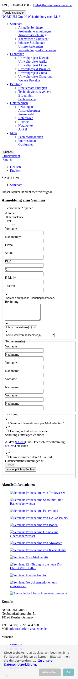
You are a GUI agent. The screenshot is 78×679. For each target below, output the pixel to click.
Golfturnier (25, 144)
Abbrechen (50, 672)
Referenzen (25, 118)
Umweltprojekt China (32, 73)
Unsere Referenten (30, 46)
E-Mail (10, 277)
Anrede (10, 213)
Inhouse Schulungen (31, 42)
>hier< (20, 442)
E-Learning (25, 95)
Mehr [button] (13, 133)
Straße (9, 253)
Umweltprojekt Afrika (32, 61)
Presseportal (26, 114)
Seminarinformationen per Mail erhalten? (36, 423)
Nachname (13, 237)
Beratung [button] (16, 84)
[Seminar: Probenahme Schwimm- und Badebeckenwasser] (39, 503)
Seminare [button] (16, 24)
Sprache (8, 159)
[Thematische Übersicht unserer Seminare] (38, 593)
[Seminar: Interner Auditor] (28, 575)
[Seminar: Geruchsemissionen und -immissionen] (39, 586)
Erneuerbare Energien (32, 88)
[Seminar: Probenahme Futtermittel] (34, 510)
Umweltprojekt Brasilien (34, 69)
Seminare (16, 185)
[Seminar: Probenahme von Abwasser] (36, 543)
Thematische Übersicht (33, 39)
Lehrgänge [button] (17, 54)
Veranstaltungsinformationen (37, 50)
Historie (23, 122)
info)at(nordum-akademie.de (53, 5)
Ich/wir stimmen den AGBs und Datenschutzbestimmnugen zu (28, 459)
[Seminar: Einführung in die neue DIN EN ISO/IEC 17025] (39, 568)
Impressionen (27, 140)
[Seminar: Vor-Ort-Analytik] (29, 557)
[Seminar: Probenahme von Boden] (34, 525)
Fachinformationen (30, 137)
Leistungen (25, 106)
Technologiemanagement (34, 91)
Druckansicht (11, 156)
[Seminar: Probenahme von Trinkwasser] (37, 492)
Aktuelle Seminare (30, 27)
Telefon (10, 286)
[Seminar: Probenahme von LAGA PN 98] (39, 518)
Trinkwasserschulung (32, 35)
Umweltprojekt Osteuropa (35, 76)
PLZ (8, 261)
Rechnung (12, 301)
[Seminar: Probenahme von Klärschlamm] (38, 550)
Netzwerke (25, 125)
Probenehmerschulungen (34, 31)
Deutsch (15, 167)
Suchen (7, 152)
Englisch (15, 170)
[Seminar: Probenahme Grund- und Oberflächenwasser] (39, 536)
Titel (8, 221)
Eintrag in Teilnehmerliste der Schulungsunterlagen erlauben (27, 433)
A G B (22, 129)
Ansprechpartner (29, 110)
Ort (7, 269)
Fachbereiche (27, 99)
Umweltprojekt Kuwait (33, 57)
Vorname (11, 228)
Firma (9, 245)
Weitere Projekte (29, 80)
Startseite (16, 645)
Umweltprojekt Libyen (33, 65)
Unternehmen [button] (19, 103)
